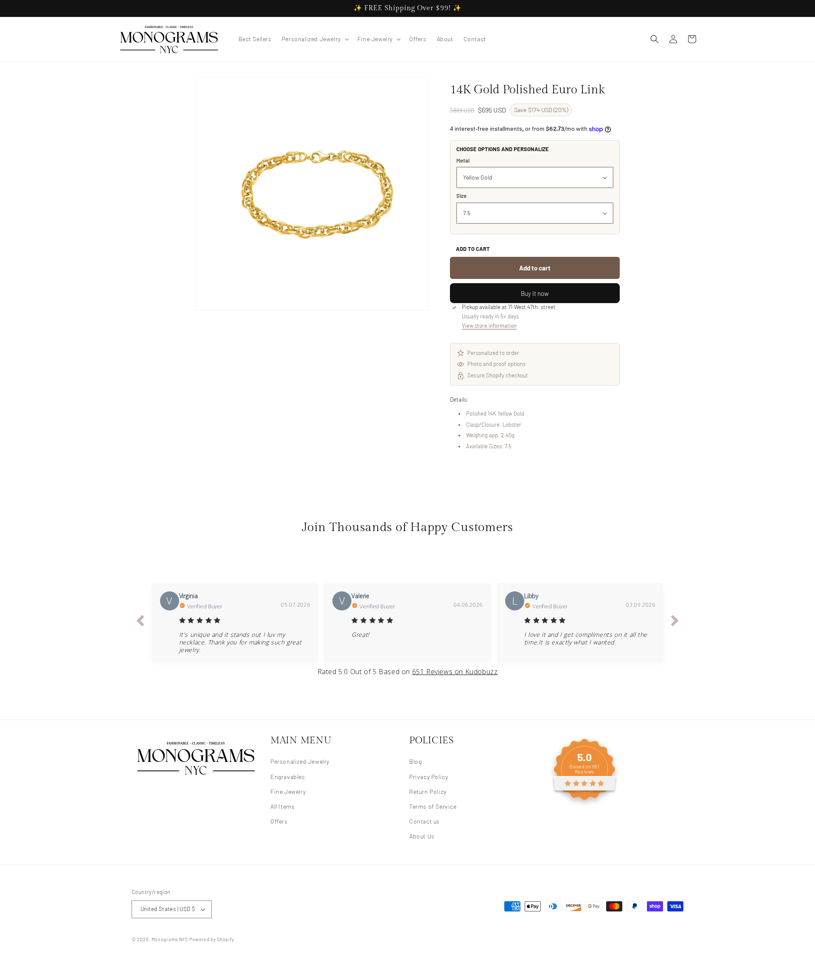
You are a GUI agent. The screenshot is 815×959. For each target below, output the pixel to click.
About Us (422, 836)
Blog (415, 761)
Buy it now (535, 293)
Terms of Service (433, 806)
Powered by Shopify (211, 939)
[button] (314, 39)
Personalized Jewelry (299, 761)
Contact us (424, 820)
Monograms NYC (170, 939)
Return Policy (428, 791)
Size (461, 195)
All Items (282, 806)
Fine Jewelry (288, 791)
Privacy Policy (428, 776)
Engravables (287, 776)
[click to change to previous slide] (140, 622)
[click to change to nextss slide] (674, 622)
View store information (489, 325)
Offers (279, 820)
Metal (462, 160)
